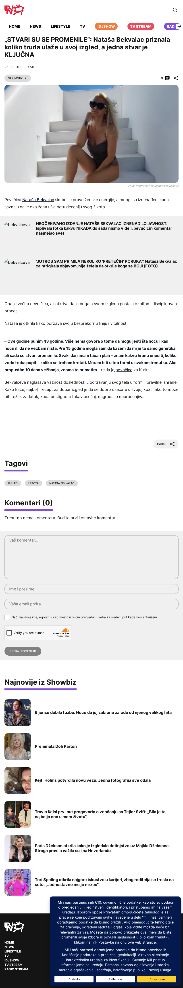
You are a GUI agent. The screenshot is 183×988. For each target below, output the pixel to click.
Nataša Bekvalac (38, 199)
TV (82, 26)
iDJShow (106, 26)
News (35, 26)
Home (14, 26)
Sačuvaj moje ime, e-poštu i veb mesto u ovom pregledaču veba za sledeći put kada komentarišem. (85, 617)
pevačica (123, 369)
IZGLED (13, 483)
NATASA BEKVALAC (61, 483)
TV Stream (141, 26)
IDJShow (11, 960)
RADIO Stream (16, 969)
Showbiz (15, 78)
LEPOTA (33, 483)
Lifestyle (60, 26)
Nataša (11, 323)
